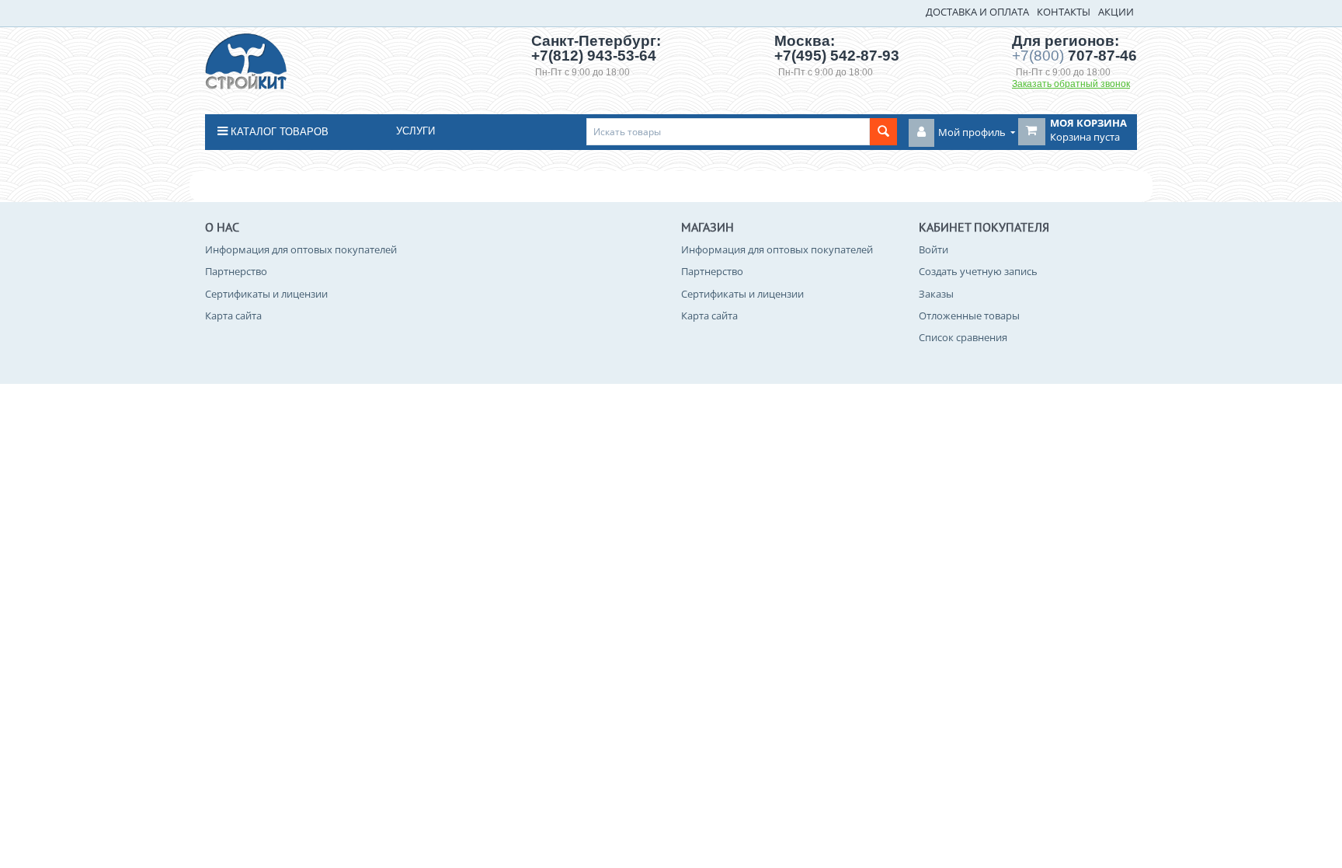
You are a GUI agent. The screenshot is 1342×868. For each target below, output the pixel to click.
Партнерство (236, 271)
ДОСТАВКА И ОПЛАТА (977, 12)
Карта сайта (233, 315)
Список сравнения (963, 337)
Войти (933, 249)
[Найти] (883, 131)
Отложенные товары (969, 315)
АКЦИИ (1116, 12)
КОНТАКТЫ (1063, 12)
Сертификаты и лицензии (266, 294)
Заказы (936, 294)
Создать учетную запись (978, 271)
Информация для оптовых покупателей (301, 249)
